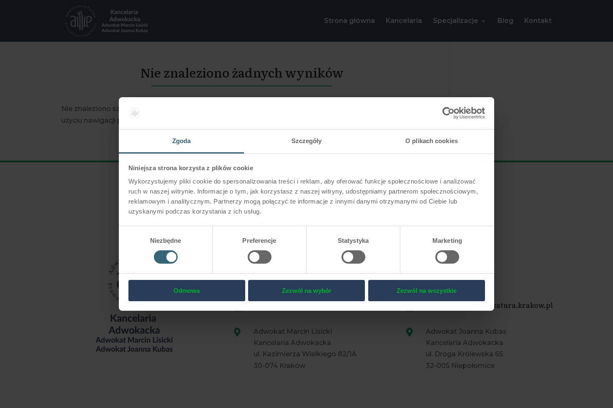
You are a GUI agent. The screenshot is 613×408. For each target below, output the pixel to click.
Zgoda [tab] (181, 140)
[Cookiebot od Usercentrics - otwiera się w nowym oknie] (448, 113)
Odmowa (186, 290)
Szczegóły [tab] (306, 140)
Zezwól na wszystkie (427, 290)
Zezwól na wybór (307, 290)
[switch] (259, 257)
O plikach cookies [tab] (431, 140)
